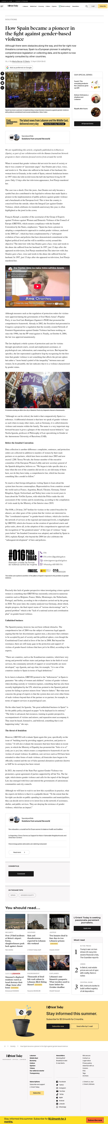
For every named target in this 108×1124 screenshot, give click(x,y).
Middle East (34, 1058)
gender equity (27, 895)
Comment (21, 874)
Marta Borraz (17, 61)
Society (12, 1046)
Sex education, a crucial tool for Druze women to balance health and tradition (36, 829)
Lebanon (33, 1055)
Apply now (87, 928)
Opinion (32, 1066)
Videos (32, 1068)
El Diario (26, 61)
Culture (32, 1063)
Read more (17, 852)
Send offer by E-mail (85, 1026)
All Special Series (87, 123)
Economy (33, 1060)
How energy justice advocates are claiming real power (28, 844)
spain (13, 895)
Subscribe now (58, 1026)
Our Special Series (83, 75)
